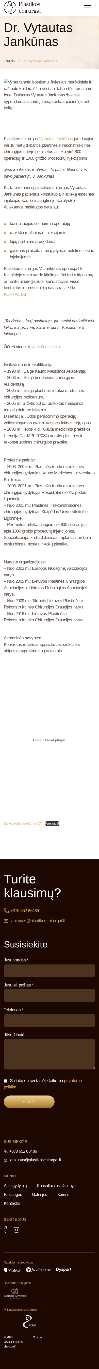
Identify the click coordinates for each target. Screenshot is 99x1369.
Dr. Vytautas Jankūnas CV (23, 823)
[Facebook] (5, 1229)
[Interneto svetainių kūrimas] (43, 1344)
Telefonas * (13, 1009)
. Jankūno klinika (45, 346)
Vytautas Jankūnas (56, 138)
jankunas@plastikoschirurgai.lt (37, 920)
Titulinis (9, 61)
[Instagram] (16, 1230)
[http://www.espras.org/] (29, 1321)
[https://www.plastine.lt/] (72, 1321)
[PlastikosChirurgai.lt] (27, 7)
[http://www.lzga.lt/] (48, 1321)
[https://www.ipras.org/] (11, 1321)
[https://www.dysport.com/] (64, 1270)
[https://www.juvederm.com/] (38, 1269)
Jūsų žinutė (14, 1035)
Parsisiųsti (52, 823)
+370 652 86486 (24, 910)
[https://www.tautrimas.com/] (15, 1293)
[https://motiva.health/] (12, 1270)
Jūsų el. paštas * (19, 985)
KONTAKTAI (15, 294)
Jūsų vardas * (16, 960)
